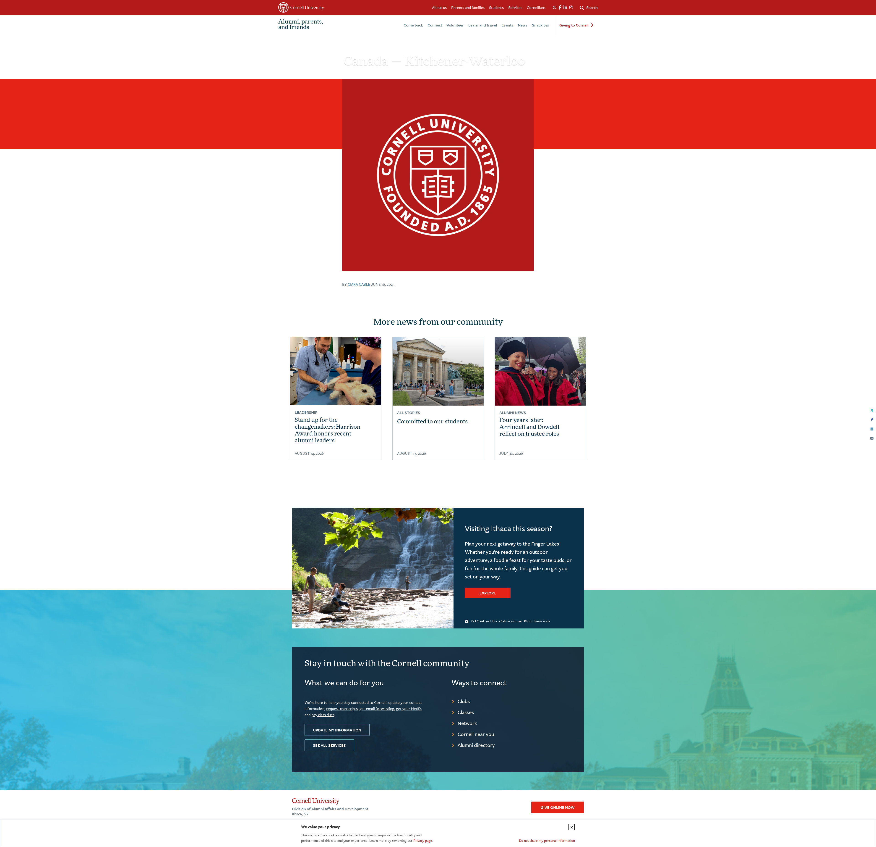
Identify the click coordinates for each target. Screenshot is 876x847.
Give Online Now (558, 807)
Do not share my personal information (547, 840)
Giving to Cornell (573, 25)
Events (507, 25)
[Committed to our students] (438, 371)
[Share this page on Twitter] (871, 409)
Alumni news (512, 412)
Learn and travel (482, 25)
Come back (413, 25)
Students (496, 7)
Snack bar (540, 25)
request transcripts (342, 708)
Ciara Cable (359, 284)
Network (467, 723)
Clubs (464, 701)
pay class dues (322, 715)
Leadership (306, 412)
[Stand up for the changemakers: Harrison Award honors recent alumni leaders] (335, 371)
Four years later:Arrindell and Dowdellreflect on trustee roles (529, 427)
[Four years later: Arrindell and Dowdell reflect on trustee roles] (540, 371)
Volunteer (455, 25)
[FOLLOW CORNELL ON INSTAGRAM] (571, 7)
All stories (408, 412)
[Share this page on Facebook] (872, 419)
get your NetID (408, 708)
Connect (435, 25)
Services (515, 7)
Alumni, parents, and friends (300, 24)
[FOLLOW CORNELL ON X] (554, 7)
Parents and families (468, 7)
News (522, 25)
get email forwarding (377, 708)
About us (439, 7)
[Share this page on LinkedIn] (872, 428)
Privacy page (422, 840)
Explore (488, 593)
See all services (329, 745)
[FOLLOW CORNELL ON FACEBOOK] (560, 7)
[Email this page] (871, 437)
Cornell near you (476, 734)
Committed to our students (432, 422)
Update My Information (337, 730)
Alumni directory (476, 745)
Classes (466, 712)
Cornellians (536, 7)
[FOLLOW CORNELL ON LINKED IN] (565, 7)
